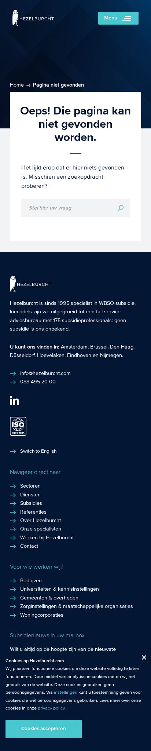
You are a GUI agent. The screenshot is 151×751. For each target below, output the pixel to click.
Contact (29, 546)
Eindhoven (79, 355)
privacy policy (51, 708)
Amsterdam (74, 347)
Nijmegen (111, 355)
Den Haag (121, 347)
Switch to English (38, 451)
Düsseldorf (22, 355)
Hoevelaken (51, 355)
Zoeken (120, 208)
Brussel (98, 347)
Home (17, 85)
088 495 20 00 (38, 382)
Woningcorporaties (41, 615)
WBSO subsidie (117, 303)
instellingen (65, 692)
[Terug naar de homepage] (33, 24)
